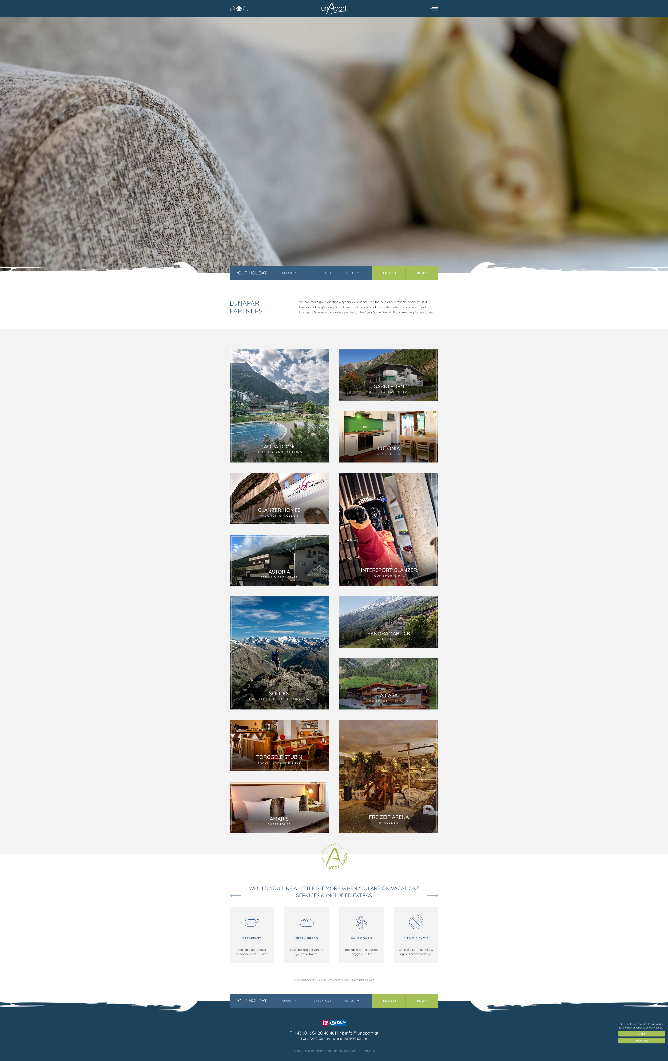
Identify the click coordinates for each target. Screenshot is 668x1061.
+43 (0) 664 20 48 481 (315, 1033)
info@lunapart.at (361, 1033)
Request (389, 273)
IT (246, 8)
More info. (642, 1040)
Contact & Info (339, 980)
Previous (235, 895)
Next (432, 895)
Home (322, 980)
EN (239, 8)
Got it (642, 1033)
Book (422, 273)
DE (232, 8)
